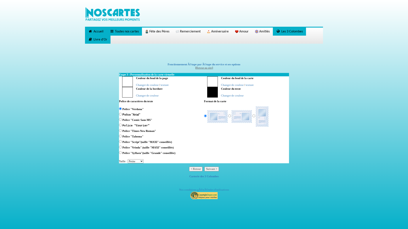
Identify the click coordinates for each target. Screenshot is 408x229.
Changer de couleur (147, 85)
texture (165, 85)
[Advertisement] (204, 53)
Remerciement (190, 31)
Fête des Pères (159, 31)
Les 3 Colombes (291, 31)
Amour (243, 31)
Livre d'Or (100, 39)
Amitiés (264, 31)
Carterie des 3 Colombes (204, 176)
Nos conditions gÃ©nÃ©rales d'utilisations (204, 189)
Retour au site (204, 67)
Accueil (98, 31)
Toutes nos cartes (126, 31)
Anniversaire (219, 31)
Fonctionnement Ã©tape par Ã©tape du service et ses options (204, 64)
